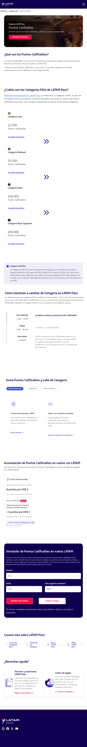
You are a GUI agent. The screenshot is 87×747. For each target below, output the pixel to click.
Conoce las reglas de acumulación (60, 435)
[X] (12, 728)
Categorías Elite (13, 11)
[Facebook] (7, 728)
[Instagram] (3, 728)
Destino (9, 570)
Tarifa (8, 584)
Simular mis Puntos (19, 601)
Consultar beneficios (16, 137)
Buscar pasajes (16, 432)
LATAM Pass (3, 11)
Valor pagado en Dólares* (55, 584)
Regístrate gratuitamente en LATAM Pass (22, 96)
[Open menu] (84, 4)
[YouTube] (16, 728)
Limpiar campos (52, 601)
